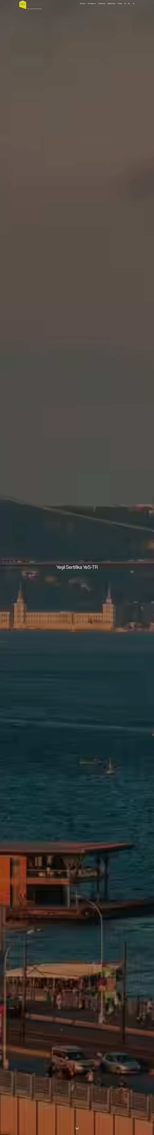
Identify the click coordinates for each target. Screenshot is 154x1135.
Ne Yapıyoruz (92, 3)
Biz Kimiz (82, 3)
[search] (134, 4)
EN (129, 3)
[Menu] (125, 3)
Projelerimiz (101, 3)
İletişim (120, 3)
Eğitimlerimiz (111, 3)
